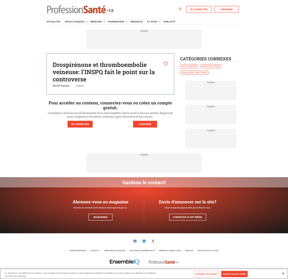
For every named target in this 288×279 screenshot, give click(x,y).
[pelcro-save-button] (165, 63)
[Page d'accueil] (80, 9)
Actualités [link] (53, 21)
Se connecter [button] (199, 9)
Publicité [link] (169, 21)
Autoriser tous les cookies (234, 274)
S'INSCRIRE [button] (145, 124)
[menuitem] (55, 22)
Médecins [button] (96, 21)
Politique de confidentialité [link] (142, 251)
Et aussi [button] (152, 21)
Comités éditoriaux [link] (77, 251)
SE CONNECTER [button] (80, 124)
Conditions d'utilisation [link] (114, 251)
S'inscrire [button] (226, 9)
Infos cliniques (189, 66)
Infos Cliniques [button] (74, 21)
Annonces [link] (136, 21)
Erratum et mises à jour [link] (170, 251)
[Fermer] (283, 273)
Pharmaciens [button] (116, 21)
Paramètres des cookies (208, 250)
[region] (144, 274)
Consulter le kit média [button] (187, 217)
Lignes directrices (210, 66)
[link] (135, 241)
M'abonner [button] (100, 217)
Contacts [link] (95, 251)
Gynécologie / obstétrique (194, 73)
